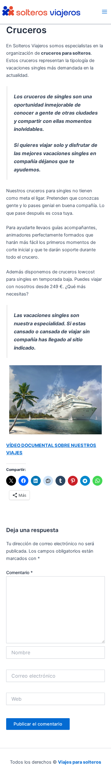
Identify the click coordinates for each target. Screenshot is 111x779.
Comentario (19, 572)
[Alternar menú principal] (104, 11)
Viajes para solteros (79, 762)
